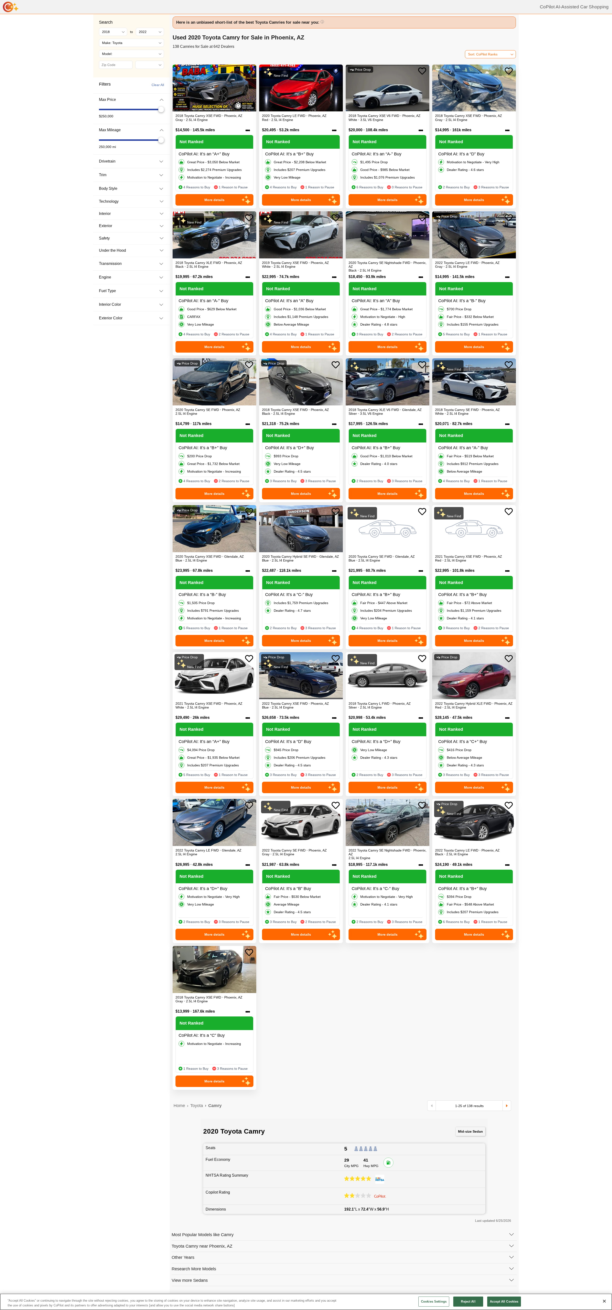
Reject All (468, 1301)
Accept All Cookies (504, 1301)
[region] (306, 1302)
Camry (215, 1105)
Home (179, 1105)
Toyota (196, 1105)
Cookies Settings (434, 1301)
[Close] (604, 1301)
